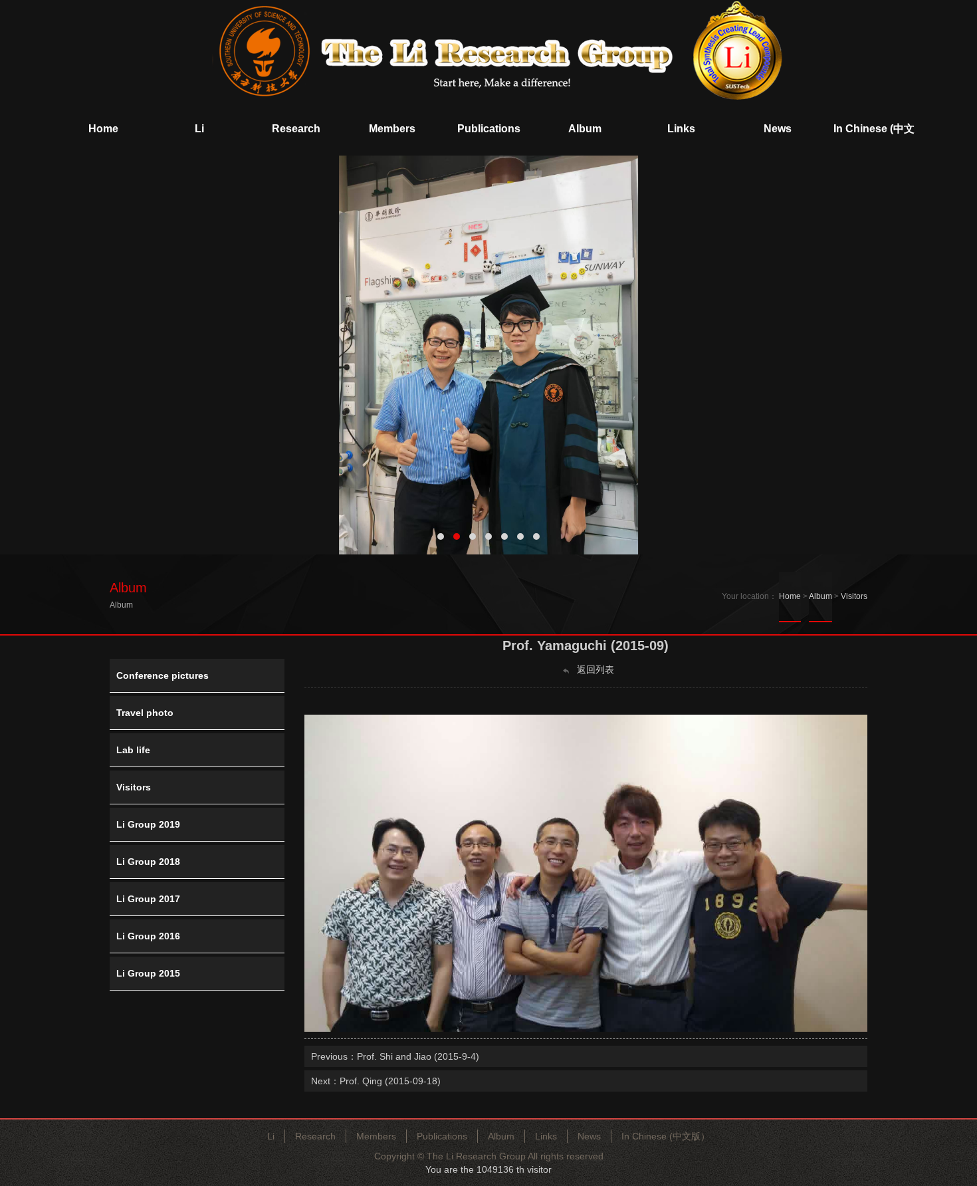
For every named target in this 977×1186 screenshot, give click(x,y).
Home (790, 596)
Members (376, 1136)
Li (270, 1136)
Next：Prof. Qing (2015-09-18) (376, 1081)
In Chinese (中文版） (665, 1136)
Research (315, 1136)
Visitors (854, 596)
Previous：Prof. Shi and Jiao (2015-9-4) (395, 1056)
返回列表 (594, 669)
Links (546, 1136)
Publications (442, 1136)
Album (820, 596)
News (589, 1136)
